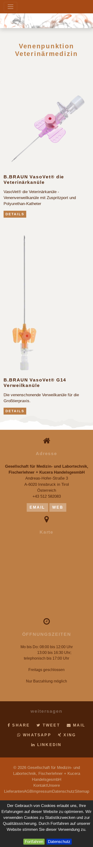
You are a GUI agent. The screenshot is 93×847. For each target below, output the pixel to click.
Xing (69, 735)
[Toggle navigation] (10, 6)
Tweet (50, 725)
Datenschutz (59, 841)
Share (20, 725)
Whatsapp (36, 735)
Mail (78, 725)
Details (14, 214)
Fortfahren (34, 841)
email (37, 507)
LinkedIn (49, 745)
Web (58, 507)
